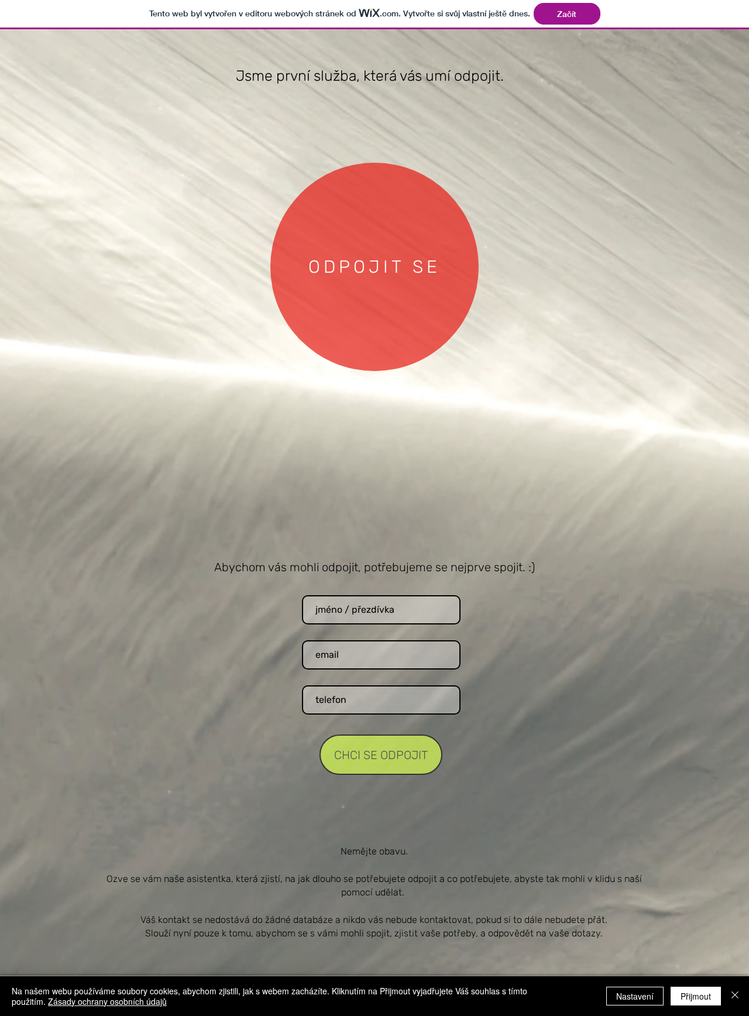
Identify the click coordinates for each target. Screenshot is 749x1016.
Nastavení (635, 996)
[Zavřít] (735, 996)
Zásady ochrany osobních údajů (107, 1001)
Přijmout (696, 996)
